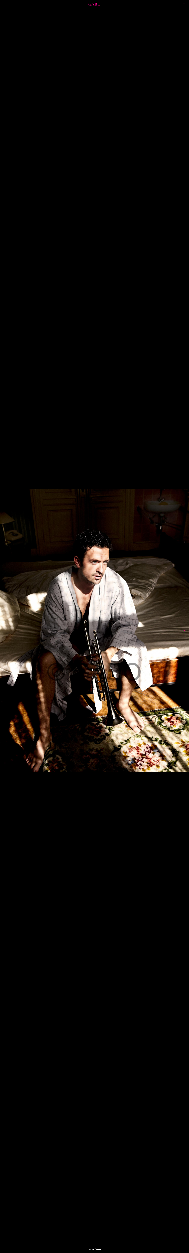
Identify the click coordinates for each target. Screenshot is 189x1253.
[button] (9, 630)
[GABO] (94, 4)
